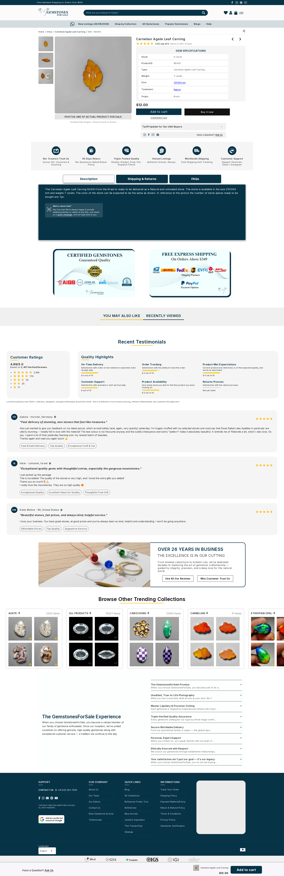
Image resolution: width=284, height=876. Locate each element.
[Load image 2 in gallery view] (45, 60)
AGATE (13, 613)
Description (89, 179)
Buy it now (207, 112)
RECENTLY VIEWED (163, 316)
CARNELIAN (198, 613)
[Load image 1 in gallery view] (45, 43)
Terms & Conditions (170, 813)
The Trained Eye (133, 826)
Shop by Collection (125, 24)
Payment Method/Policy (173, 801)
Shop (49, 32)
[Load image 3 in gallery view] (45, 76)
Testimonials (95, 819)
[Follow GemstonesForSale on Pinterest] (51, 798)
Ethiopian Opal (262, 613)
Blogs (197, 24)
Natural (177, 89)
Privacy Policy (167, 819)
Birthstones (131, 807)
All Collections (132, 795)
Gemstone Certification (172, 826)
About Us (93, 789)
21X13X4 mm (180, 82)
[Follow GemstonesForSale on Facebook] (39, 798)
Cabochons (138, 613)
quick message (64, 214)
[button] (235, 12)
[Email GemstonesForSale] (47, 798)
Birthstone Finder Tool (136, 801)
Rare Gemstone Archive (101, 813)
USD (241, 12)
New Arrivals (131, 813)
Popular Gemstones (176, 24)
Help (209, 24)
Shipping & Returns (142, 179)
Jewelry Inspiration (135, 819)
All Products (79, 613)
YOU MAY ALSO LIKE (121, 316)
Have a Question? (210, 134)
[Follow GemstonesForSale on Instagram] (43, 798)
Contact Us (94, 807)
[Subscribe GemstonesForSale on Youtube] (56, 798)
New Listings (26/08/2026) (93, 24)
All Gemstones (150, 24)
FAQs (195, 179)
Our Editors (95, 801)
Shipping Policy (168, 795)
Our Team (94, 795)
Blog (127, 789)
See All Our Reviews (177, 578)
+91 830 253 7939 (67, 790)
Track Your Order (169, 789)
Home (41, 32)
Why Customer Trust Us (215, 578)
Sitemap (129, 832)
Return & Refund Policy (172, 807)
